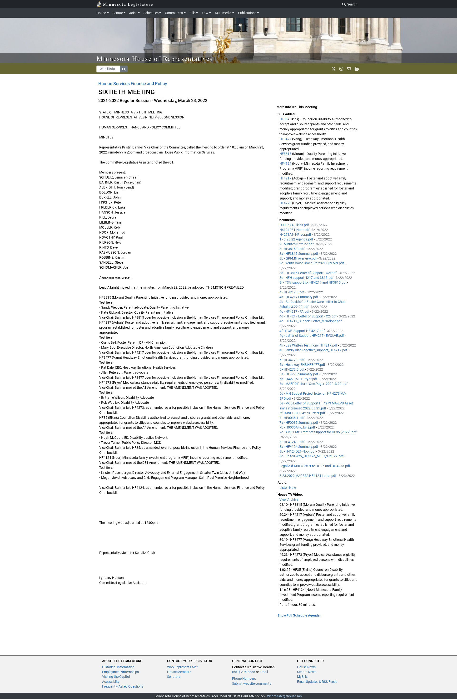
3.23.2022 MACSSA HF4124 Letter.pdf (308, 476)
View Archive (288, 499)
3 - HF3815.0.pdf (292, 249)
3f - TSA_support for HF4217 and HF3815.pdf (313, 282)
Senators (173, 677)
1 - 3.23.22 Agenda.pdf (296, 239)
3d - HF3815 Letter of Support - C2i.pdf (308, 273)
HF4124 (285, 163)
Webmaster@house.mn (284, 696)
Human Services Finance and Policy (132, 83)
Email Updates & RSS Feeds (317, 682)
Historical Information (118, 667)
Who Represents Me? (182, 667)
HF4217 (285, 178)
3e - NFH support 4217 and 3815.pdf (306, 278)
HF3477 (285, 139)
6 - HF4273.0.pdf (292, 369)
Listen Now (287, 488)
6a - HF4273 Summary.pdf (299, 374)
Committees (174, 13)
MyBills (302, 677)
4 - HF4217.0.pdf (292, 292)
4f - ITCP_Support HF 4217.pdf (302, 331)
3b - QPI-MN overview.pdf (298, 258)
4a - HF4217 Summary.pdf (299, 297)
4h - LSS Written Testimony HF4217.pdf (308, 345)
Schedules (151, 13)
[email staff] (349, 68)
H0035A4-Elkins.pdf (294, 225)
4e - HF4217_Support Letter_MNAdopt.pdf (311, 321)
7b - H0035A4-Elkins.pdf (297, 427)
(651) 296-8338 (243, 672)
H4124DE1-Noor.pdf (294, 230)
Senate (118, 13)
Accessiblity (110, 682)
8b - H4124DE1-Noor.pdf (297, 451)
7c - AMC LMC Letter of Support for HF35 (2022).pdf (318, 432)
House (101, 13)
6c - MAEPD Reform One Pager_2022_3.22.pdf (313, 384)
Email (264, 672)
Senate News (306, 672)
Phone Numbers (244, 678)
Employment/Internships (120, 672)
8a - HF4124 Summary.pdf (299, 447)
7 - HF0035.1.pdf (292, 418)
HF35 (283, 119)
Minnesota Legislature (128, 4)
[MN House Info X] (334, 68)
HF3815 (285, 154)
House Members (179, 672)
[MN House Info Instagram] (341, 68)
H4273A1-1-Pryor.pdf (295, 234)
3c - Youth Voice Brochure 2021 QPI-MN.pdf (312, 263)
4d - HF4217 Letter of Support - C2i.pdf (308, 316)
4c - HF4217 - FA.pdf (294, 311)
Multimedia (223, 13)
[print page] (357, 68)
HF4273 (285, 203)
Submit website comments (251, 683)
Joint (133, 13)
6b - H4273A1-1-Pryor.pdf (298, 379)
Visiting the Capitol (116, 677)
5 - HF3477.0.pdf (292, 360)
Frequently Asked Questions (122, 686)
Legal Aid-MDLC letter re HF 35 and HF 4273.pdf (315, 466)
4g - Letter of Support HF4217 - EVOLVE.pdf (312, 335)
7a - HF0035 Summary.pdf (299, 422)
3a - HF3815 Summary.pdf (299, 253)
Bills (192, 13)
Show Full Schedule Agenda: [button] (299, 615)
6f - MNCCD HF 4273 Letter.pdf (302, 413)
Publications (247, 13)
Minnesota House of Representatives (155, 58)
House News (306, 667)
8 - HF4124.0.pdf (292, 442)
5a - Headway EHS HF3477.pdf (302, 365)
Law (205, 13)
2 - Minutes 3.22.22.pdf (296, 244)
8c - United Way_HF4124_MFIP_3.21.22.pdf (311, 456)
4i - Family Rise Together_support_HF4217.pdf (313, 350)
